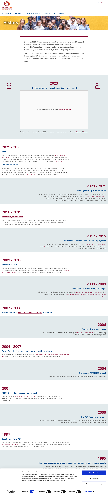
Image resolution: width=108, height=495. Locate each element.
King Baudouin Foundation (10, 444)
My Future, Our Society (12, 216)
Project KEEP (59, 161)
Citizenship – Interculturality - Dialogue (88, 292)
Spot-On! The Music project (30, 312)
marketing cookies (65, 110)
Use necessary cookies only (94, 484)
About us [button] (5, 13)
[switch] (48, 491)
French (85, 132)
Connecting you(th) (31, 174)
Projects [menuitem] (18, 13)
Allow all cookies (94, 473)
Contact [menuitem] (62, 13)
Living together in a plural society (24, 396)
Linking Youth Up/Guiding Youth (95, 196)
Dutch (78, 132)
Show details (88, 491)
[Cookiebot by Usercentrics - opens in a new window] (11, 491)
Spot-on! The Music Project (84, 333)
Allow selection (93, 478)
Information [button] (48, 13)
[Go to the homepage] (7, 6)
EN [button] (101, 3)
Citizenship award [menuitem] (33, 13)
